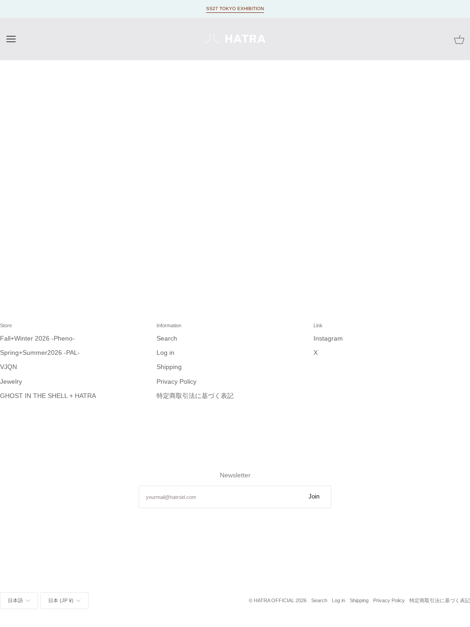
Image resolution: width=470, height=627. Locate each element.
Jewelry (11, 381)
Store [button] (6, 325)
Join (313, 496)
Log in (165, 352)
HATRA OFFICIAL (274, 600)
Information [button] (169, 325)
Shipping (169, 367)
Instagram (328, 338)
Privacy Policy (176, 381)
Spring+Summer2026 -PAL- (40, 352)
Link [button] (318, 325)
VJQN (8, 367)
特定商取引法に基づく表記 (195, 395)
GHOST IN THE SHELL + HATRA (48, 395)
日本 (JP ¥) (60, 600)
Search (167, 338)
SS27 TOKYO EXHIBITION (235, 8)
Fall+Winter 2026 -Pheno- (37, 338)
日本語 (15, 600)
